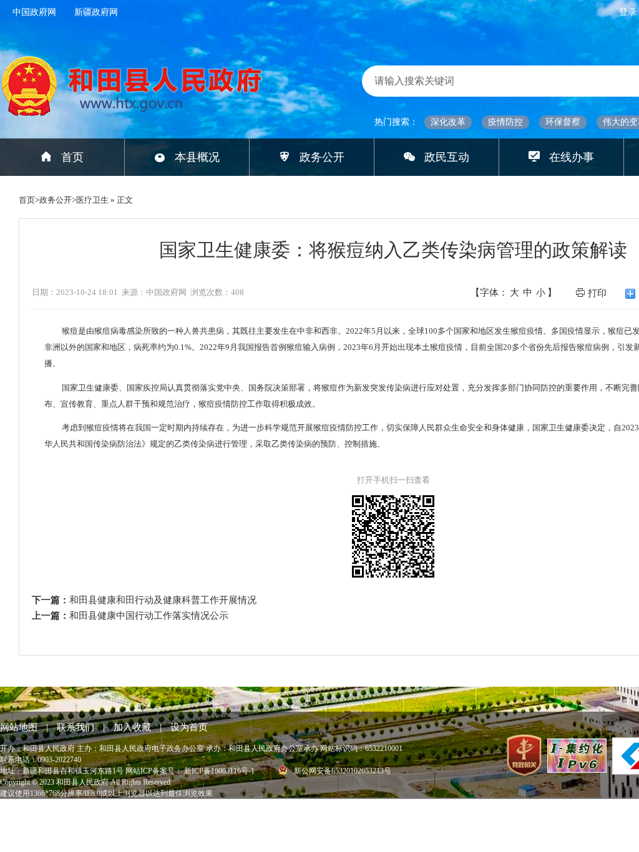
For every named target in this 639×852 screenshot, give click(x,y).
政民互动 (446, 157)
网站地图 (20, 727)
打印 (597, 293)
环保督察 (562, 122)
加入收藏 (134, 727)
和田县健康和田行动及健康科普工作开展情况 (162, 600)
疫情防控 (505, 122)
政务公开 (322, 157)
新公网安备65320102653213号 (341, 771)
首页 (72, 157)
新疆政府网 (96, 12)
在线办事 (571, 157)
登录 (629, 12)
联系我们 (77, 727)
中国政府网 (34, 12)
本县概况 (197, 157)
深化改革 (448, 122)
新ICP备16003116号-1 (220, 771)
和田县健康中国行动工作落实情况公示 (148, 616)
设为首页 (189, 727)
